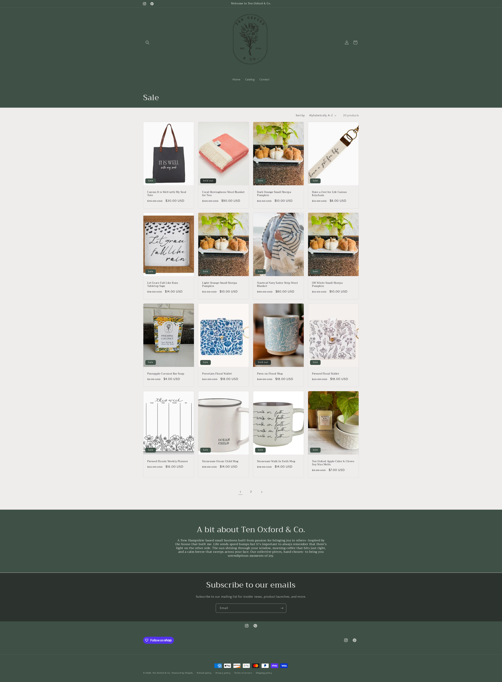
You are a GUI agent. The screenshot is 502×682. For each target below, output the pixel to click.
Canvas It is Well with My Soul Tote (166, 193)
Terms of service (243, 673)
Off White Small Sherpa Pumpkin (327, 284)
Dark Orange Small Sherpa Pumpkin (274, 193)
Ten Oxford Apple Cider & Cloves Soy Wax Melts (333, 463)
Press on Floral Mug (270, 374)
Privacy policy (223, 673)
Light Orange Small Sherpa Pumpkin (219, 284)
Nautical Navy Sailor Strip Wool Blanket (277, 284)
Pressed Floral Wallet (325, 374)
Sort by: (300, 115)
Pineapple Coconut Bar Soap (165, 374)
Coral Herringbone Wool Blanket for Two (223, 193)
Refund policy (204, 673)
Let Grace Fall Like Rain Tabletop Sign (162, 284)
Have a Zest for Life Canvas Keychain (329, 193)
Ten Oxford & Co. (162, 673)
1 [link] (240, 492)
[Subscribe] (281, 608)
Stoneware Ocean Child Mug (220, 461)
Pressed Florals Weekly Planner (167, 461)
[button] (147, 42)
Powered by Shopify (182, 673)
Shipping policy (264, 673)
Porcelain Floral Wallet (217, 374)
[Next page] (261, 492)
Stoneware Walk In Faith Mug (276, 461)
